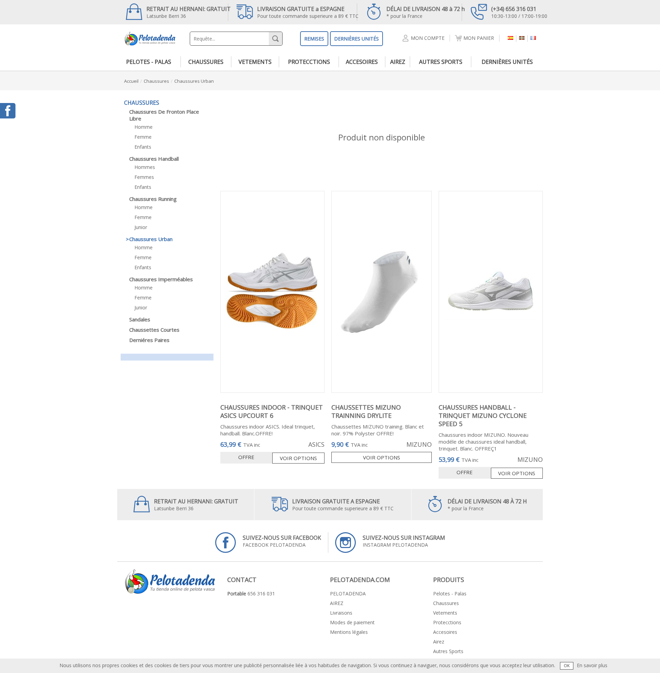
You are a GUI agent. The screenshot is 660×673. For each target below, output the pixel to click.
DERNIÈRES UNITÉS (356, 38)
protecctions (309, 62)
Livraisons (341, 612)
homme (143, 127)
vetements (255, 62)
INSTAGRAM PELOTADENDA (404, 541)
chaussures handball (154, 158)
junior (140, 227)
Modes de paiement (352, 622)
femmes (144, 177)
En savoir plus (592, 665)
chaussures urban (194, 81)
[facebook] (7, 110)
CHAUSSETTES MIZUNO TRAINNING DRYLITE (366, 411)
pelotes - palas (148, 62)
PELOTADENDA (348, 593)
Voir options (298, 458)
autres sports (440, 62)
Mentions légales (349, 632)
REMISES (314, 38)
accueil (131, 81)
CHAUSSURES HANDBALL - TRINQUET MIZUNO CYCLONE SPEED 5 (483, 415)
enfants (142, 147)
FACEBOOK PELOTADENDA (282, 541)
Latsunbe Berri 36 (188, 12)
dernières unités (507, 62)
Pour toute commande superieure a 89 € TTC (308, 12)
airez (397, 62)
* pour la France (425, 12)
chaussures (205, 62)
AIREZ (336, 603)
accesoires (362, 62)
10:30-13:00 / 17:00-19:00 (519, 12)
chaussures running (153, 198)
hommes (144, 167)
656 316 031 (261, 593)
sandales (139, 319)
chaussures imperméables (161, 279)
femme (143, 137)
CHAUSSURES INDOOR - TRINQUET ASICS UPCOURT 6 (271, 411)
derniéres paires (149, 339)
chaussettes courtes (154, 329)
